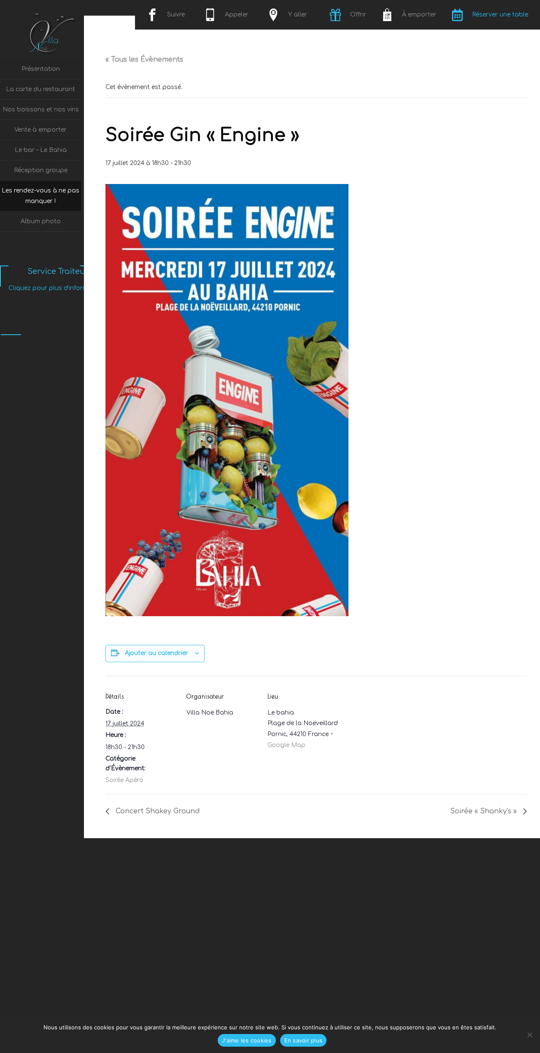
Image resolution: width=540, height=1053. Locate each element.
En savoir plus (303, 1040)
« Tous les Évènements (144, 59)
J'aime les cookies (247, 1040)
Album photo (41, 221)
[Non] (529, 1035)
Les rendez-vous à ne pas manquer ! (40, 195)
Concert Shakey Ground (156, 811)
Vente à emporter (40, 130)
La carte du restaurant (40, 89)
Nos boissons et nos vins (41, 109)
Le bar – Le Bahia (41, 150)
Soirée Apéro (124, 780)
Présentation (41, 69)
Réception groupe (41, 170)
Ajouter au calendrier (156, 653)
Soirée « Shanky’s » (484, 811)
